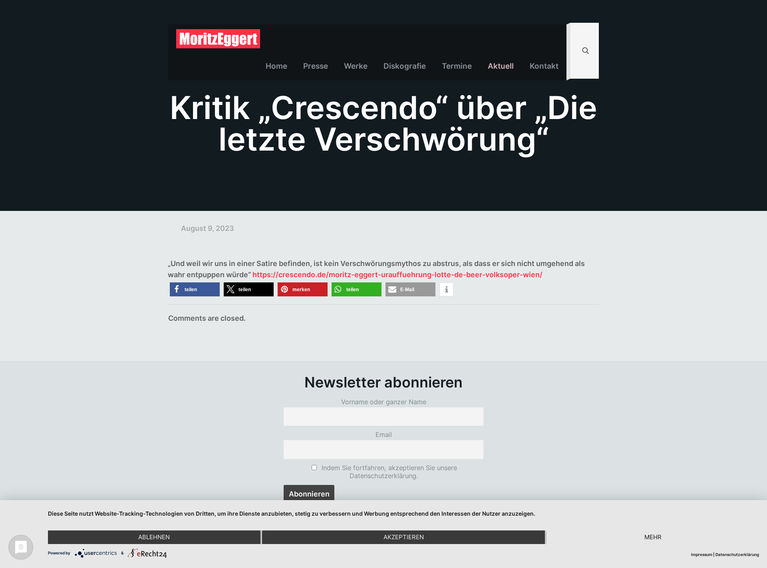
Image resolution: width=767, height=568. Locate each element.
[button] (195, 289)
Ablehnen (154, 537)
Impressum (701, 554)
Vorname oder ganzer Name (383, 402)
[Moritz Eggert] (218, 38)
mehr (653, 537)
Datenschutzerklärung (737, 554)
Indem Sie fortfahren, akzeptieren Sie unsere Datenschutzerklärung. (388, 472)
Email (384, 435)
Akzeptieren (404, 537)
